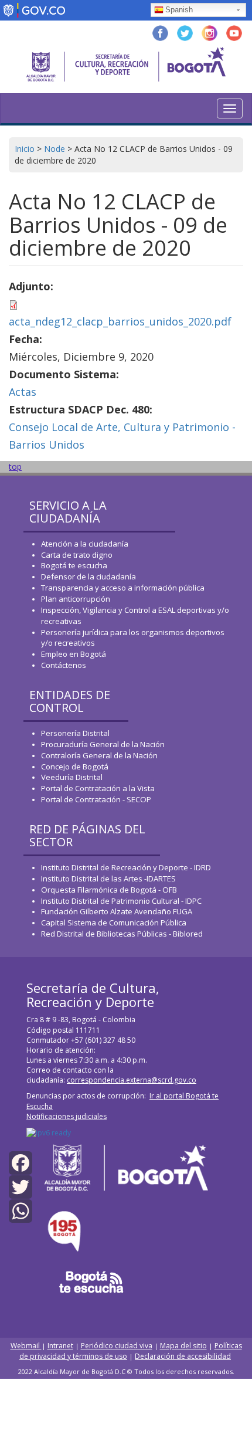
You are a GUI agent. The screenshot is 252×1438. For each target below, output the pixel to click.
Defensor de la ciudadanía (88, 576)
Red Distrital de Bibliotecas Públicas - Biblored (122, 933)
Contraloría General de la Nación (99, 755)
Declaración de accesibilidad (183, 1356)
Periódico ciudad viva (116, 1346)
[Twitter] (20, 1186)
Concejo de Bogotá (74, 766)
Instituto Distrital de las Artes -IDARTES (109, 878)
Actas (22, 392)
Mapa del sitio (183, 1346)
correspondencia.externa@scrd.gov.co (131, 1080)
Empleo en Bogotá (73, 654)
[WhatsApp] (20, 1210)
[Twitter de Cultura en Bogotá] (185, 32)
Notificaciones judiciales (66, 1116)
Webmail (26, 1346)
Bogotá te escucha (74, 565)
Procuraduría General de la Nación (103, 744)
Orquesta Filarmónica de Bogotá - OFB (109, 889)
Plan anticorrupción (75, 598)
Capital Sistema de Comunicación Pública (113, 922)
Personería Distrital (75, 733)
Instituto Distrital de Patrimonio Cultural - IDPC (121, 901)
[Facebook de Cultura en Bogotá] (160, 32)
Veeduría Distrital (72, 777)
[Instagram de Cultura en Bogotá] (209, 32)
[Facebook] (20, 1162)
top (15, 466)
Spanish (179, 9)
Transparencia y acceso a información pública (123, 587)
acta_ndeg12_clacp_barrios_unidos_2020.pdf (120, 321)
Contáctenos (63, 665)
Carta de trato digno (77, 555)
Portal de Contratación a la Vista (98, 788)
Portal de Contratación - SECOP (96, 799)
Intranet (60, 1346)
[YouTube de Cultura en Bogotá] (234, 32)
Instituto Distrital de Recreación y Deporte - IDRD (126, 867)
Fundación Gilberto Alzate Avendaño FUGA (116, 911)
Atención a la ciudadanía (84, 543)
